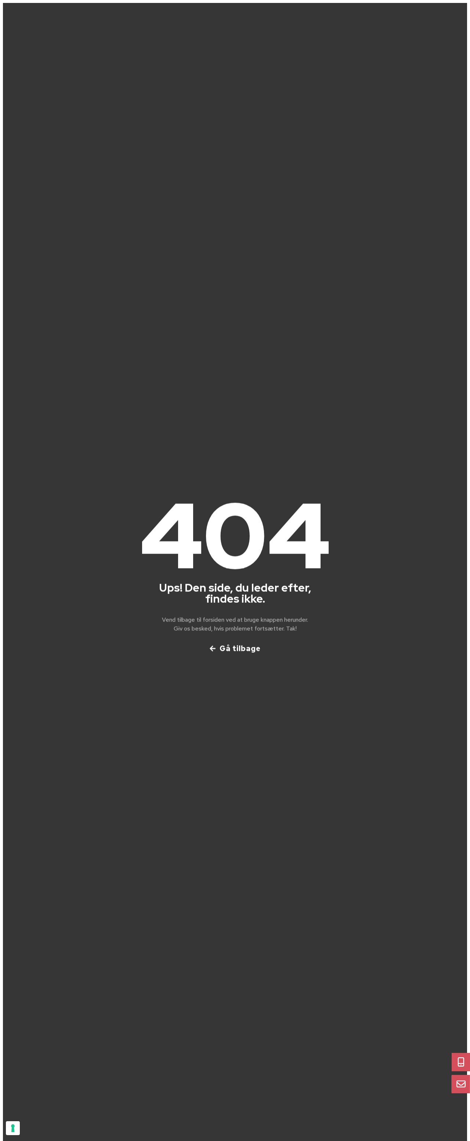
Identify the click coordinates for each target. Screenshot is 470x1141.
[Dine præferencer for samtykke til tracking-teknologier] (13, 1128)
